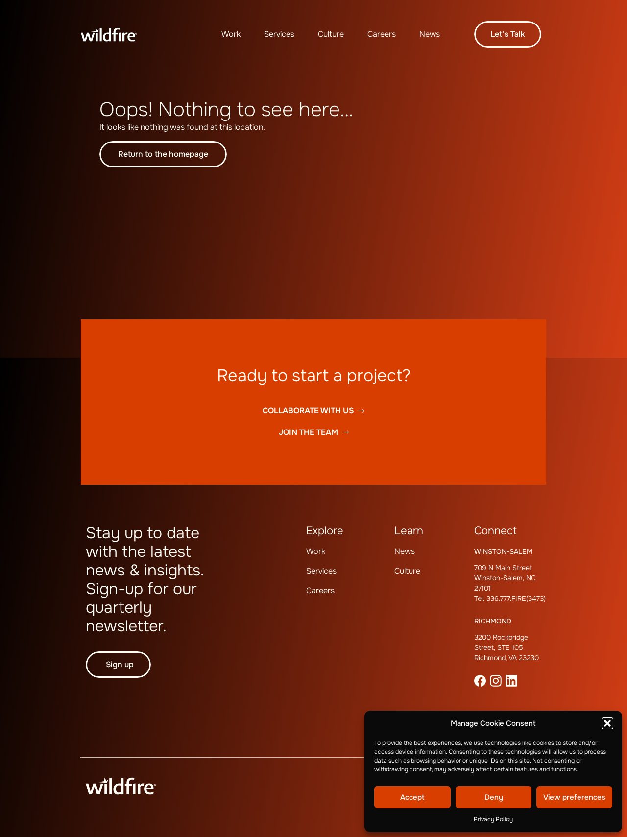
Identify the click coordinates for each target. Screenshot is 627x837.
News (429, 34)
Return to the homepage (163, 154)
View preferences (574, 797)
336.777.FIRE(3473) (516, 598)
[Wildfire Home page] (116, 34)
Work (231, 34)
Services (279, 34)
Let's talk (507, 34)
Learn (408, 531)
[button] (607, 723)
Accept (412, 797)
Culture (331, 34)
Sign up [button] (120, 664)
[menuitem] (231, 34)
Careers (381, 34)
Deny (493, 797)
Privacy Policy (493, 819)
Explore (324, 531)
